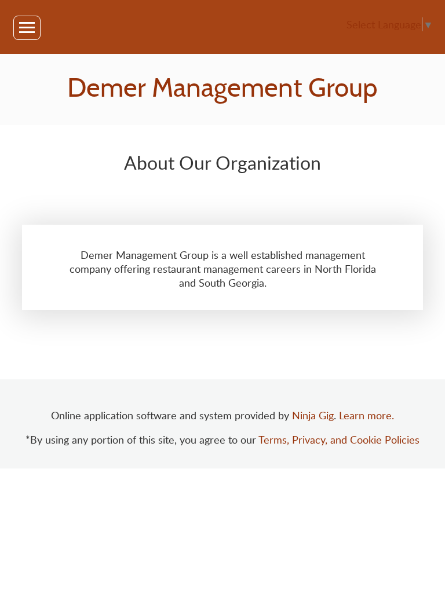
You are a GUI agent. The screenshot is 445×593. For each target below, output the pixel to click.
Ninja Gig (313, 415)
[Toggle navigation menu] (27, 28)
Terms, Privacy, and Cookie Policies (339, 439)
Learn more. (366, 415)
